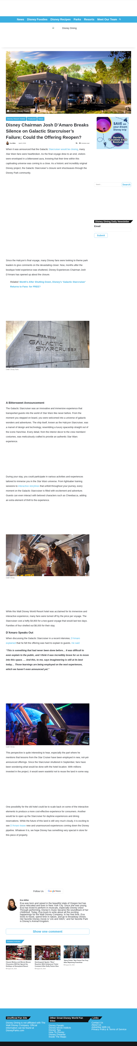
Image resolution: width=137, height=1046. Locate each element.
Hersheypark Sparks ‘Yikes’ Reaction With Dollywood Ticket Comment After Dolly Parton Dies (47, 964)
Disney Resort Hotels (16, 119)
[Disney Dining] (68, 35)
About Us (96, 1025)
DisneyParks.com (15, 1030)
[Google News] (54, 891)
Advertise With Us (101, 1027)
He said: (75, 643)
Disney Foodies (37, 19)
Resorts (89, 19)
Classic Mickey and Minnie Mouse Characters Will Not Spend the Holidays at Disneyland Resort (18, 964)
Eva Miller (13, 143)
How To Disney (56, 1032)
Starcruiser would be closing (63, 149)
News (20, 19)
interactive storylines (28, 486)
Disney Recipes (60, 19)
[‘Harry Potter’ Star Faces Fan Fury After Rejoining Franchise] (76, 951)
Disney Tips (55, 1030)
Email (97, 226)
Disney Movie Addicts (60, 1027)
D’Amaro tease (18, 825)
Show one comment (47, 931)
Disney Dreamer (57, 1034)
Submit (101, 235)
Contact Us (97, 1022)
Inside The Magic (57, 1036)
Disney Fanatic (56, 1025)
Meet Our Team (107, 19)
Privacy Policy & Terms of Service (109, 1029)
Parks (77, 19)
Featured (32, 119)
